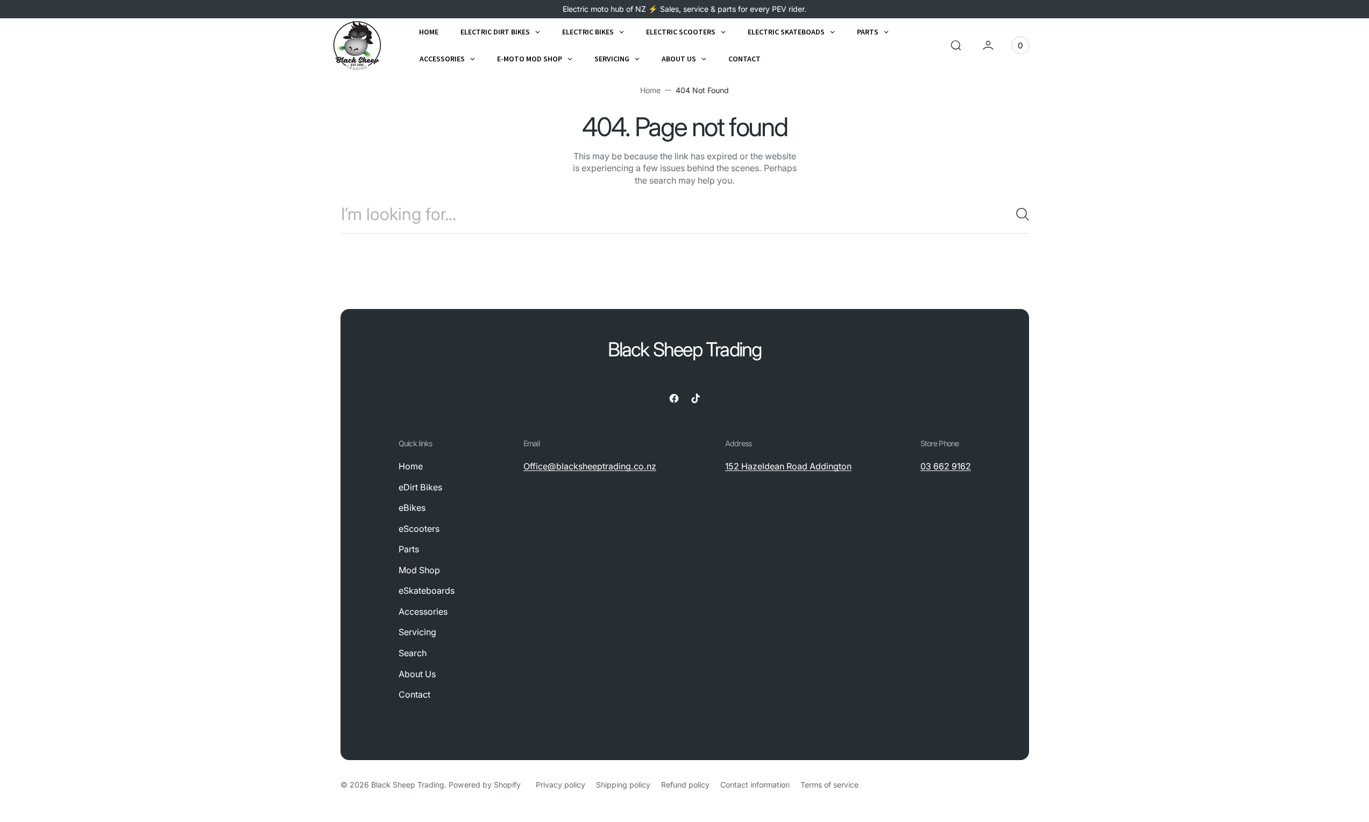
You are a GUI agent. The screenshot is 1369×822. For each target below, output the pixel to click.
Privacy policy (560, 784)
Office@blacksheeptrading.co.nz (589, 466)
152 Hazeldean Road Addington (788, 466)
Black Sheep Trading (407, 784)
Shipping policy (623, 784)
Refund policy (685, 784)
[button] (955, 45)
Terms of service (829, 784)
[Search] (1018, 214)
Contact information (755, 784)
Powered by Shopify (485, 784)
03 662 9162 (945, 466)
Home (650, 90)
